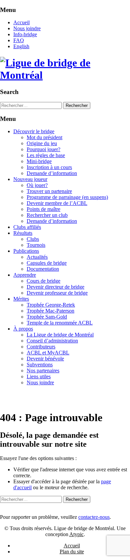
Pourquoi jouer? (43, 149)
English (21, 46)
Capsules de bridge (47, 263)
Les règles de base (46, 155)
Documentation (43, 269)
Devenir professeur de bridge (57, 293)
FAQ (18, 40)
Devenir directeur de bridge (55, 287)
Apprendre (24, 275)
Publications (26, 251)
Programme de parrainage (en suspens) (67, 197)
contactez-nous (94, 517)
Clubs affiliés (27, 227)
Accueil (21, 22)
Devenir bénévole (45, 358)
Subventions (40, 364)
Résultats (22, 233)
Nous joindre (27, 28)
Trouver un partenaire (49, 191)
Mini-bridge (39, 161)
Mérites (21, 299)
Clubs (33, 239)
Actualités (37, 257)
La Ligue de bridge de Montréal (60, 334)
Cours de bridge (43, 281)
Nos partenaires (43, 370)
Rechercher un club (47, 215)
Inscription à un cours (49, 167)
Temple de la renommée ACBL (60, 323)
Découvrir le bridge (33, 131)
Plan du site (72, 551)
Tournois (36, 245)
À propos (23, 328)
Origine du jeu (42, 143)
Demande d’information (52, 173)
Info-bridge (25, 34)
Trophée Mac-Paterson (50, 311)
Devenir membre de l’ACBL (57, 203)
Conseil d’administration (52, 340)
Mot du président (44, 137)
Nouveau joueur (30, 179)
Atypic (76, 534)
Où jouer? (37, 185)
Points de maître (43, 209)
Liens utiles (39, 376)
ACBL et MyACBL (48, 352)
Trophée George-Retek (51, 305)
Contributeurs (41, 346)
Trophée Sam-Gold (47, 317)
